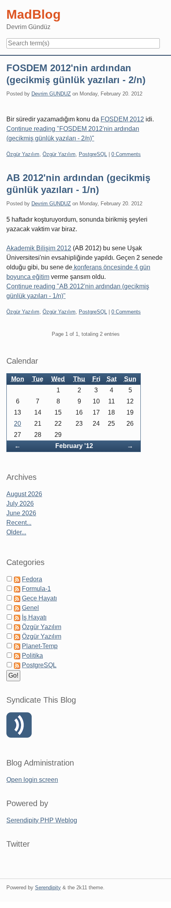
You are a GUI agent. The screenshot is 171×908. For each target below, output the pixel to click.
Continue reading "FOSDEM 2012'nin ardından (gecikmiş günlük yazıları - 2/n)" (72, 133)
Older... (16, 532)
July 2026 (20, 503)
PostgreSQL (93, 154)
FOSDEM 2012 (122, 119)
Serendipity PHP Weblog (41, 820)
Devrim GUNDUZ (51, 94)
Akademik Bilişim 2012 (38, 248)
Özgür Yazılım (22, 154)
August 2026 (24, 494)
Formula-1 (36, 588)
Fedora (32, 579)
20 (17, 423)
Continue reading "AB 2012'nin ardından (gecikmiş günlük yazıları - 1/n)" (77, 291)
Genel (30, 607)
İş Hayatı (34, 617)
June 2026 (21, 513)
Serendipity (48, 887)
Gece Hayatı (39, 598)
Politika (32, 655)
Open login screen (32, 779)
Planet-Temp (40, 646)
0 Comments (126, 154)
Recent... (18, 522)
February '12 (74, 445)
